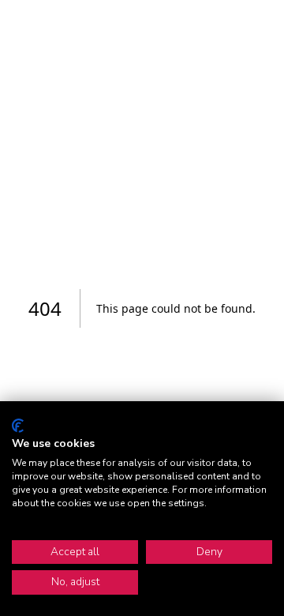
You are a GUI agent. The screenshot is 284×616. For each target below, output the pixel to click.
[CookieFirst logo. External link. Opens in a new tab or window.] (18, 426)
